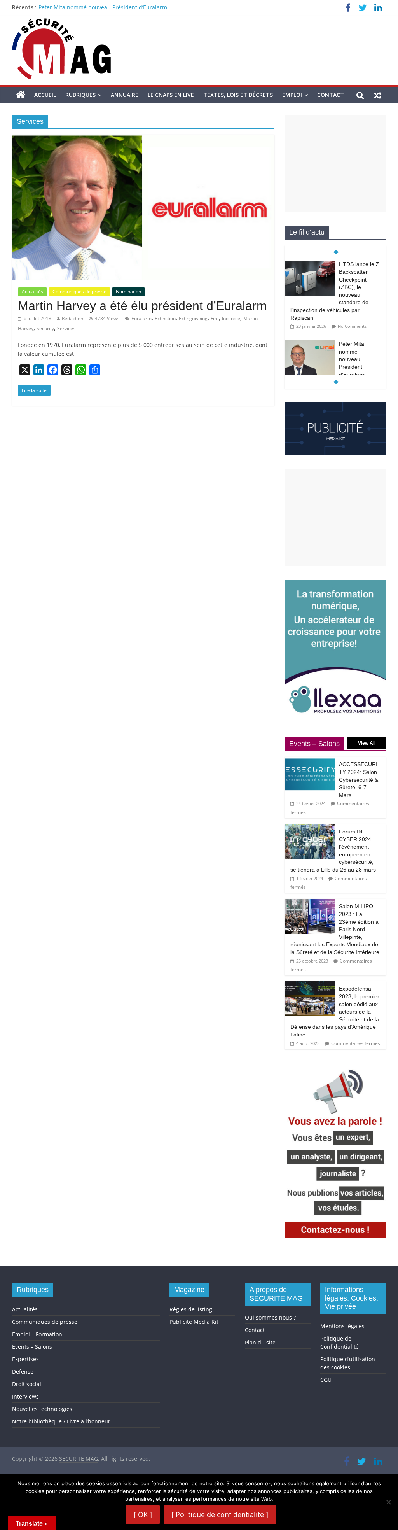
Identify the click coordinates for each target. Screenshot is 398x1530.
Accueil (45, 94)
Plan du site (260, 1342)
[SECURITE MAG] (21, 95)
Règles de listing (190, 1309)
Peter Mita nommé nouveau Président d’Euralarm (102, 7)
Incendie (231, 318)
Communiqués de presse (79, 291)
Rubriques (80, 94)
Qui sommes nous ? (270, 1317)
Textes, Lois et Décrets (238, 94)
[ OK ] (143, 1514)
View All (366, 743)
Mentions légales (342, 1326)
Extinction (165, 318)
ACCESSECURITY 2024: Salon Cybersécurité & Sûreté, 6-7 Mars (358, 779)
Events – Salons (32, 1346)
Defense (22, 1371)
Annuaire (124, 94)
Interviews (25, 1396)
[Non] (388, 1502)
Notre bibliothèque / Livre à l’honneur (61, 1421)
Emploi (292, 94)
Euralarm (141, 318)
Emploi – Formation (37, 1334)
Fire (215, 318)
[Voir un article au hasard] (377, 95)
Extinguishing (193, 318)
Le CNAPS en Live (171, 94)
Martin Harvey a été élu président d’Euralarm (142, 306)
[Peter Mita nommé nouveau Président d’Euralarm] (310, 344)
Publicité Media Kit (193, 1321)
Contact (330, 94)
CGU (326, 1379)
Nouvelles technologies (42, 1409)
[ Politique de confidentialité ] (219, 1514)
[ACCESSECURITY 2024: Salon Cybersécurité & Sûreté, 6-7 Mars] (310, 761)
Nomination (128, 291)
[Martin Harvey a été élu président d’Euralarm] (143, 139)
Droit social (26, 1384)
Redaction (72, 318)
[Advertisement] (335, 163)
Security (45, 328)
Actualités (32, 291)
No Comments (352, 326)
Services (66, 328)
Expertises (25, 1359)
